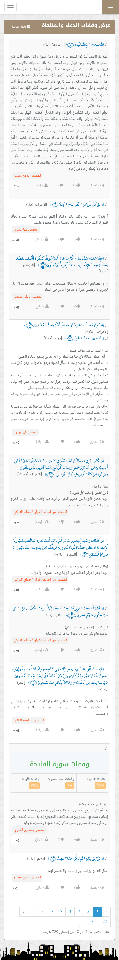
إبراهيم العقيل (29, 720)
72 (105, 921)
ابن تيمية (25, 432)
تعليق (94, 185)
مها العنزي (26, 229)
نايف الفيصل (28, 296)
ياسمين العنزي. (29, 830)
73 (93, 921)
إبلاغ (38, 185)
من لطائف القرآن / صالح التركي (40, 512)
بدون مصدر (27, 175)
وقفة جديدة (19, 27)
